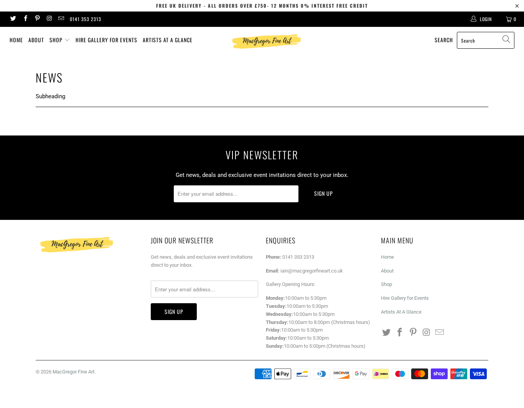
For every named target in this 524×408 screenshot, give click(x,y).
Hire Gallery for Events (106, 40)
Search (444, 40)
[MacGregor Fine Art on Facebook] (24, 19)
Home (16, 40)
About (36, 40)
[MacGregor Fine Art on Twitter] (13, 19)
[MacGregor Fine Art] (266, 41)
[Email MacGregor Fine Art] (61, 19)
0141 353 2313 (85, 19)
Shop (56, 40)
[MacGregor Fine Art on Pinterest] (37, 19)
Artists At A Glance (168, 40)
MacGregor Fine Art (73, 372)
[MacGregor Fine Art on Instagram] (49, 19)
